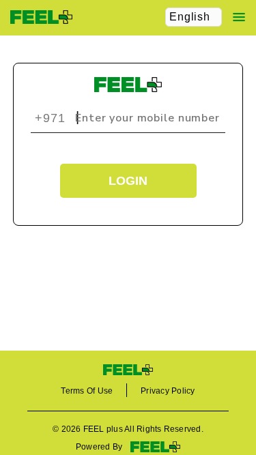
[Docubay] (128, 369)
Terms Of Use (87, 391)
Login (128, 181)
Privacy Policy (168, 391)
